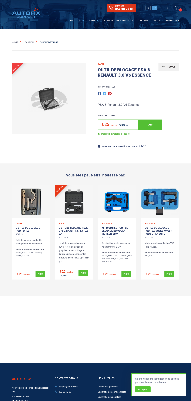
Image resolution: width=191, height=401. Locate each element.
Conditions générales (108, 386)
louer (150, 124)
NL (148, 8)
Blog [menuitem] (157, 20)
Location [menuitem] (75, 20)
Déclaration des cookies (109, 397)
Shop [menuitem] (92, 20)
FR (155, 8)
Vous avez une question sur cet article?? (124, 146)
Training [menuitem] (144, 20)
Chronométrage (49, 42)
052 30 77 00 (64, 392)
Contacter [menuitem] (172, 20)
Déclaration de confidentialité (112, 392)
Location (29, 42)
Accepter (143, 389)
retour (171, 67)
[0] (177, 8)
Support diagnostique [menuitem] (118, 20)
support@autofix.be (68, 386)
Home (15, 42)
